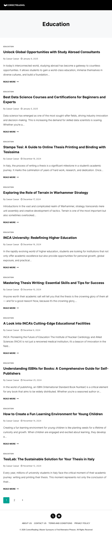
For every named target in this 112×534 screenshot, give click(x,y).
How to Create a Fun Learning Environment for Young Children (53, 414)
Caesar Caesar (12, 59)
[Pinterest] (59, 516)
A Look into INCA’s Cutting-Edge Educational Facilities (46, 323)
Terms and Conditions (60, 523)
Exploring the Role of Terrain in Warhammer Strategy (46, 193)
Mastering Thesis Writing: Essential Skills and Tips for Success (53, 283)
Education (8, 47)
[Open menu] (106, 5)
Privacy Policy (82, 523)
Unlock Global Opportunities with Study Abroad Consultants (51, 52)
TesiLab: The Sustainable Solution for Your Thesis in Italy (49, 459)
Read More (11, 82)
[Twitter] (53, 516)
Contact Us (40, 523)
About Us (27, 523)
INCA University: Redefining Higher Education (40, 238)
